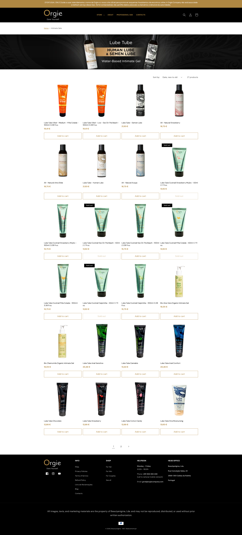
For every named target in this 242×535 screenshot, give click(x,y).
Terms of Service (81, 476)
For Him (109, 471)
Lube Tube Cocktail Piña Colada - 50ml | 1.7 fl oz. (178, 244)
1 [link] (113, 446)
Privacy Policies (81, 471)
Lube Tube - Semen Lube (132, 123)
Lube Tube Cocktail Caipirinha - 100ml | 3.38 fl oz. (140, 304)
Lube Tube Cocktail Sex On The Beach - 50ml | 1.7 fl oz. (101, 244)
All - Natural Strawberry (170, 123)
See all (108, 480)
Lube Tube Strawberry (92, 421)
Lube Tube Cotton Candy (132, 421)
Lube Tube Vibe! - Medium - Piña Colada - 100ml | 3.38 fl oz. (61, 124)
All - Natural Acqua (129, 183)
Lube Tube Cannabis (130, 363)
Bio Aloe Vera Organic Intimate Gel (174, 303)
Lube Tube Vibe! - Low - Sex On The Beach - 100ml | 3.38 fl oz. (101, 124)
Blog (76, 489)
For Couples (111, 476)
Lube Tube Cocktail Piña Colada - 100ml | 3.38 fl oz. (61, 304)
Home (46, 28)
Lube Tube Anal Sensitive (93, 363)
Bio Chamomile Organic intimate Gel (59, 363)
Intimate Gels (56, 28)
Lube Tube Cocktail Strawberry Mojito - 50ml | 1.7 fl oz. (179, 184)
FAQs (77, 467)
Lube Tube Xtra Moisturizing (171, 421)
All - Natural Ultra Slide (53, 183)
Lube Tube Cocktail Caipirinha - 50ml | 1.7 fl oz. (100, 304)
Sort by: (156, 77)
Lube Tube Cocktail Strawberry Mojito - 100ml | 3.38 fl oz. (60, 244)
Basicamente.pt (131, 529)
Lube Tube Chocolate (52, 421)
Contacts (78, 493)
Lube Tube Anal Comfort (170, 363)
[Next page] (128, 446)
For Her (109, 467)
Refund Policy (80, 480)
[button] (100, 15)
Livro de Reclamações (83, 485)
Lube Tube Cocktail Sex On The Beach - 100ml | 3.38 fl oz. (140, 244)
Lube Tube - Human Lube (93, 183)
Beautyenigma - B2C (118, 529)
